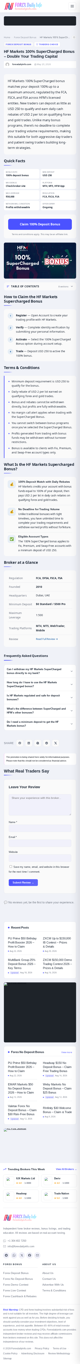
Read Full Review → (47, 639)
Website (13, 852)
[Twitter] (22, 1255)
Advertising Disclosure (32, 1353)
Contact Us (49, 1278)
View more (66, 1052)
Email (13, 837)
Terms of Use (59, 1348)
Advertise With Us (53, 1284)
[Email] (37, 1255)
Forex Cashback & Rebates (20, 1296)
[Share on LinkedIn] (28, 743)
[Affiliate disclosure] (74, 37)
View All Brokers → (66, 1169)
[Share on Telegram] (46, 743)
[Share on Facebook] (19, 743)
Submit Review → (23, 882)
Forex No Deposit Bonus (18, 1278)
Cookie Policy (10, 1353)
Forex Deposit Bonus (25, 37)
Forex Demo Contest (15, 1284)
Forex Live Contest (14, 1290)
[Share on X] (55, 743)
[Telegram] (6, 1255)
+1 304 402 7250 (17, 1240)
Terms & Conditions (54, 1290)
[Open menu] (72, 6)
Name (13, 822)
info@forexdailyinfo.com (21, 1246)
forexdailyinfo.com (21, 64)
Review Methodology (59, 1353)
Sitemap (7, 1358)
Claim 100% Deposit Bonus (40, 224)
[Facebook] (29, 1255)
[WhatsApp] (14, 1255)
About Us (47, 1273)
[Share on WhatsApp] (37, 743)
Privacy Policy (42, 1348)
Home (7, 37)
